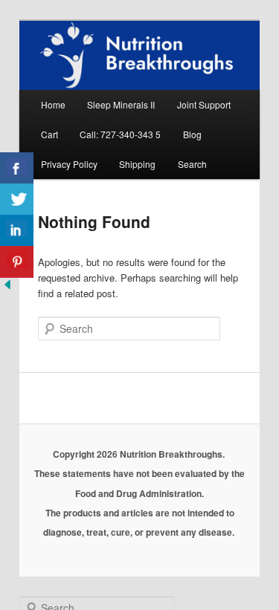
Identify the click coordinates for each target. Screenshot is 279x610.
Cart (49, 134)
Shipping (137, 164)
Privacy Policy (69, 164)
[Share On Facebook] (16, 168)
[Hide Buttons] (7, 288)
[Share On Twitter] (16, 199)
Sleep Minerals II (121, 104)
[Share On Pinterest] (16, 262)
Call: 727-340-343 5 (120, 134)
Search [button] (192, 164)
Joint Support (204, 104)
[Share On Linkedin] (16, 231)
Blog (192, 134)
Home (53, 104)
